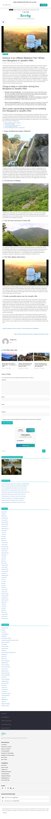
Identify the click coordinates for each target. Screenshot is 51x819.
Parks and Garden (5, 664)
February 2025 (5, 542)
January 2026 (4, 520)
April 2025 (4, 538)
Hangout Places (5, 648)
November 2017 (5, 618)
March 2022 (4, 563)
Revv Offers (4, 757)
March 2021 (4, 587)
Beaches (3, 630)
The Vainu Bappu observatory (11, 126)
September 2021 (5, 575)
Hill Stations (5, 54)
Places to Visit (4, 669)
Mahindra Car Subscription (7, 755)
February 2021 (5, 589)
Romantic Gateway (5, 679)
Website (4, 412)
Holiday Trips (4, 654)
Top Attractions (5, 689)
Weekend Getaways (6, 703)
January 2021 (4, 591)
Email (3, 404)
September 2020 (5, 600)
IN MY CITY (4, 656)
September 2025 (5, 528)
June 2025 (4, 534)
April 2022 (4, 561)
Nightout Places (5, 662)
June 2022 (4, 557)
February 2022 (5, 565)
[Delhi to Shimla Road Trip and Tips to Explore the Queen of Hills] (25, 356)
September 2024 (5, 552)
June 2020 (4, 606)
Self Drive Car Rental (6, 746)
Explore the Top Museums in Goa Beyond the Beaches (13, 498)
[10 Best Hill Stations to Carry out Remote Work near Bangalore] (41, 356)
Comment (4, 379)
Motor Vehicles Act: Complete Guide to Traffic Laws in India (14, 490)
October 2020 (4, 598)
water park (4, 701)
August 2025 (4, 530)
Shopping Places (5, 681)
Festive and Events (6, 642)
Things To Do (4, 687)
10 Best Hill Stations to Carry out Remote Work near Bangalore (41, 365)
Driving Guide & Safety (6, 638)
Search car (43, 5)
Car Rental (4, 632)
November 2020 (5, 595)
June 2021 (4, 581)
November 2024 (5, 548)
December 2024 (5, 546)
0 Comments (20, 62)
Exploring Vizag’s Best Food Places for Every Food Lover (14, 502)
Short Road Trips (5, 683)
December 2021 (5, 569)
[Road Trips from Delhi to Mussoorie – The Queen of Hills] (9, 356)
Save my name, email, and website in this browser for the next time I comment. (22, 419)
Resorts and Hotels (6, 673)
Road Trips (4, 677)
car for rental (13, 319)
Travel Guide (4, 691)
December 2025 (5, 522)
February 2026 (5, 518)
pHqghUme (14, 62)
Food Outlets (4, 644)
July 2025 (4, 532)
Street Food (4, 685)
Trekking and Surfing (6, 693)
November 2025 (5, 524)
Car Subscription (5, 634)
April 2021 (4, 585)
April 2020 (4, 610)
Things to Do (4, 769)
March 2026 (4, 516)
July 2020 (4, 604)
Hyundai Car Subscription (7, 753)
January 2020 (4, 616)
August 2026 (4, 512)
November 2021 (5, 571)
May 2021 (4, 583)
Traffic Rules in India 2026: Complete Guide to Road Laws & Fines (15, 492)
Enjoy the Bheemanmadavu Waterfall (12, 122)
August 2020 (4, 602)
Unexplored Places (5, 695)
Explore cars (25, 445)
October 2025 (4, 526)
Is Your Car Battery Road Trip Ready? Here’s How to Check (26, 9)
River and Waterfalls (6, 675)
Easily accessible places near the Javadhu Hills (15, 127)
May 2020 (4, 608)
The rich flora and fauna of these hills (12, 125)
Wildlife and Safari (5, 705)
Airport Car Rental (5, 749)
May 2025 (4, 536)
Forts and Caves (5, 646)
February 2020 (5, 614)
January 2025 (4, 544)
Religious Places (5, 671)
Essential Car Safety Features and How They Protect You (14, 494)
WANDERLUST (5, 699)
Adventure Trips (5, 628)
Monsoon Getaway (5, 660)
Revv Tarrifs (4, 759)
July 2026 (4, 514)
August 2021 (4, 577)
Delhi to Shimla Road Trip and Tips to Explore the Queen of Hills (31, 334)
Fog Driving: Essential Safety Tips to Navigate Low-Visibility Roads (15, 484)
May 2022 (4, 559)
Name (3, 397)
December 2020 (5, 593)
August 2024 (4, 555)
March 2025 (4, 540)
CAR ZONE (4, 636)
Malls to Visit (4, 658)
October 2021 (4, 573)
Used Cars (4, 697)
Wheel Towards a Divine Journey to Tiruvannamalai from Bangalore (20, 328)
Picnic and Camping (6, 666)
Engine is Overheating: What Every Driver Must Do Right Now (14, 486)
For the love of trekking (10, 124)
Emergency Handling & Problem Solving (10, 640)
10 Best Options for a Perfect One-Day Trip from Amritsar (14, 496)
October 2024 (4, 550)
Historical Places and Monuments (9, 652)
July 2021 (4, 579)
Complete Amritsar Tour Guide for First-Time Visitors (13, 500)
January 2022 (4, 567)
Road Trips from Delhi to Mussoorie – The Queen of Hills (9, 365)
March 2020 (4, 612)
